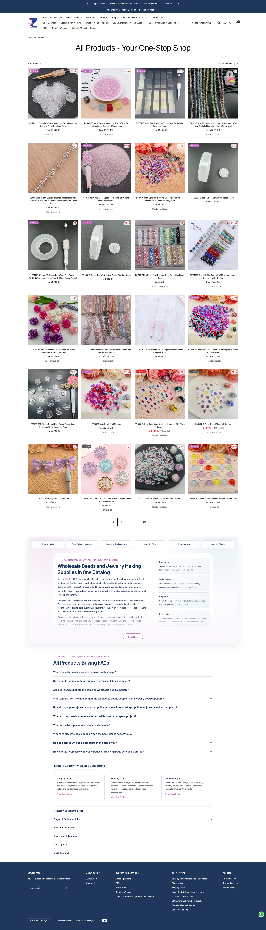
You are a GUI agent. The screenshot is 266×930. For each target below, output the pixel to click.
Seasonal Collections (64, 827)
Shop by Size (150, 544)
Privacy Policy (229, 878)
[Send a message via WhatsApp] (261, 914)
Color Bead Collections (65, 835)
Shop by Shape (218, 544)
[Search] (219, 22)
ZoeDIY (68, 579)
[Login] (224, 23)
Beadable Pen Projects (71, 22)
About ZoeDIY (92, 878)
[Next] (152, 522)
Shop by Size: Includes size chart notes (129, 17)
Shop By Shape (49, 22)
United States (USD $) (201, 23)
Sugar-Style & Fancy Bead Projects (165, 22)
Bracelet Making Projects (97, 22)
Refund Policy (229, 887)
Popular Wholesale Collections (69, 810)
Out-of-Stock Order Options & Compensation (136, 896)
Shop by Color (157, 17)
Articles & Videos (59, 28)
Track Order (121, 887)
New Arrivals (48, 544)
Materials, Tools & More (96, 17)
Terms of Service (230, 883)
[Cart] (237, 22)
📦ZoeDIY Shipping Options (84, 28)
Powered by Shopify (84, 921)
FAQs (45, 28)
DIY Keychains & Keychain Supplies (128, 22)
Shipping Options (123, 878)
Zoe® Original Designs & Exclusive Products (62, 17)
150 (144, 522)
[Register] (66, 888)
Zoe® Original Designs (82, 544)
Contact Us (91, 883)
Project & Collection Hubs (67, 819)
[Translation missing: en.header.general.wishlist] (230, 22)
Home (30, 38)
